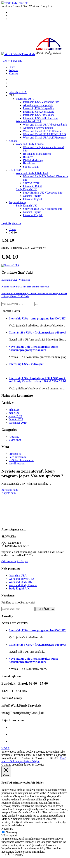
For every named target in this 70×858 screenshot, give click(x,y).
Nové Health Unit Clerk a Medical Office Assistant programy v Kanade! (33, 348)
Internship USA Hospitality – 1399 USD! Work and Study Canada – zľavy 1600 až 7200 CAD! (37, 380)
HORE (5, 748)
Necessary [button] (7, 828)
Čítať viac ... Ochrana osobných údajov (33, 760)
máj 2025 (14, 409)
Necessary (11, 832)
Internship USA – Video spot (15, 279)
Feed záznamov (17, 456)
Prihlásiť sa (15, 453)
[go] (36, 304)
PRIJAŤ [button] (53, 758)
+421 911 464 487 (11, 60)
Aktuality (14, 436)
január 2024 (15, 416)
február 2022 (16, 419)
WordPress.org (17, 463)
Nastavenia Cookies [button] (33, 758)
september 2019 (18, 422)
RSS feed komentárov (21, 460)
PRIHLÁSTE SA (45, 609)
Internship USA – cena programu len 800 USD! (37, 318)
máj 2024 (14, 412)
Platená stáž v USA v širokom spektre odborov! (25, 286)
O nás (12, 67)
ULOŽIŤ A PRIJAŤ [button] (13, 854)
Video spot (15, 439)
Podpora (13, 70)
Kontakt (13, 73)
